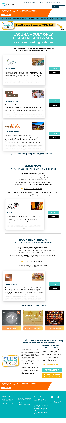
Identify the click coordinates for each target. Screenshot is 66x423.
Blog (3, 403)
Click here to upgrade (33, 189)
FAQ (3, 404)
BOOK (54, 68)
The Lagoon (27, 2)
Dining (41, 2)
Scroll (24, 84)
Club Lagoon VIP (50, 2)
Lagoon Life (59, 2)
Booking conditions (24, 404)
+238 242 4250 (44, 408)
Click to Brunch (33, 328)
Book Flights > (6, 14)
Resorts (34, 2)
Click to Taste (54, 328)
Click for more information (52, 370)
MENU (54, 72)
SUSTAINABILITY (10, 403)
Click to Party (11, 328)
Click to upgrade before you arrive (52, 376)
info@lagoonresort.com (7, 400)
